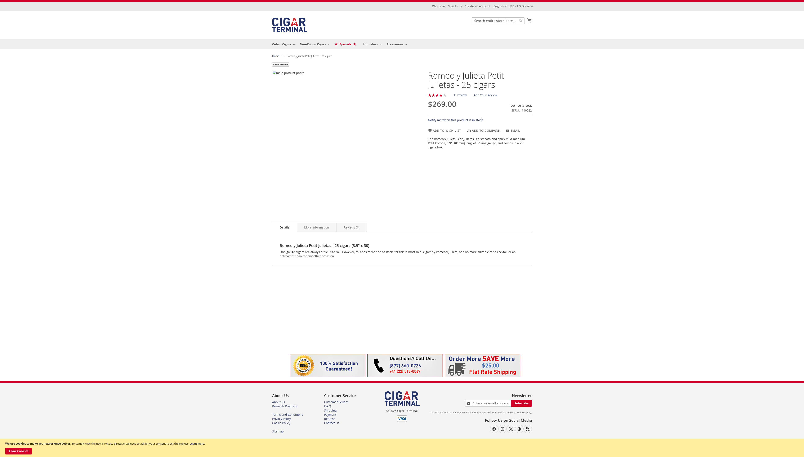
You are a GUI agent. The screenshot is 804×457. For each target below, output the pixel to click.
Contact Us (331, 423)
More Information (316, 227)
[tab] (284, 227)
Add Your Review (485, 95)
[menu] (402, 44)
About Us (278, 402)
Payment (330, 415)
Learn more (197, 443)
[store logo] (289, 25)
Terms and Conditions (287, 415)
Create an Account (477, 6)
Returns (329, 419)
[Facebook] (494, 429)
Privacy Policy (281, 419)
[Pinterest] (519, 429)
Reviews (351, 227)
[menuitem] (282, 44)
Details (284, 227)
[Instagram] (502, 429)
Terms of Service (515, 412)
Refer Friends (280, 64)
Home (276, 56)
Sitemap (278, 431)
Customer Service (336, 402)
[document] (402, 448)
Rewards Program (284, 406)
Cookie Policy (281, 423)
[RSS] (527, 429)
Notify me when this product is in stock (455, 120)
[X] (511, 429)
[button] (521, 6)
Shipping (330, 410)
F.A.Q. (328, 406)
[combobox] (498, 20)
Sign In (453, 6)
